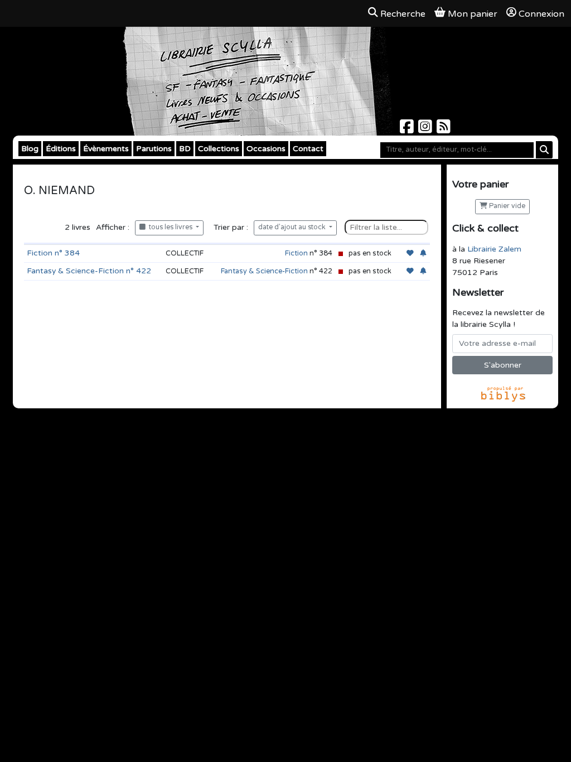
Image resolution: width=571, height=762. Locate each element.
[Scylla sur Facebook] (408, 129)
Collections (218, 148)
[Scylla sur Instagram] (426, 129)
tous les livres (170, 227)
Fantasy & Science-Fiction (264, 271)
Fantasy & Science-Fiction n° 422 (89, 271)
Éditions (61, 148)
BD (185, 148)
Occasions (266, 148)
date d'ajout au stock (292, 227)
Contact (308, 148)
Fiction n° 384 (53, 253)
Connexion (541, 14)
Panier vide (506, 206)
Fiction (296, 253)
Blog (29, 148)
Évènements (106, 148)
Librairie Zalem (494, 249)
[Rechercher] (544, 149)
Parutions (154, 148)
